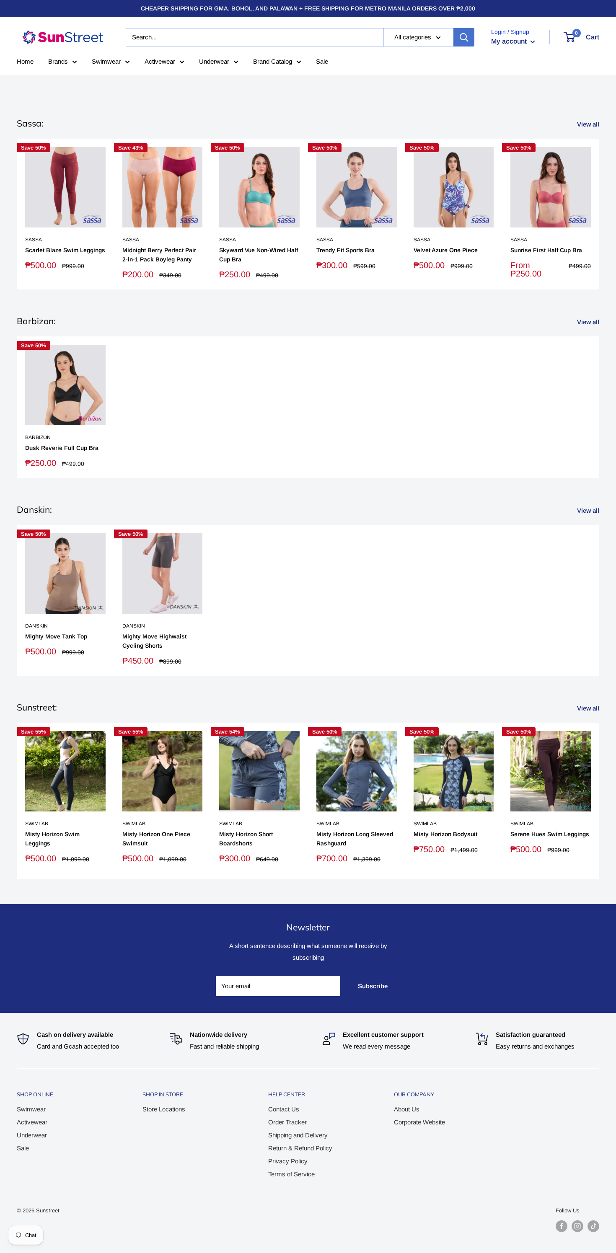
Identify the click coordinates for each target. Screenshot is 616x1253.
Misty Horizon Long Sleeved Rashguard (354, 839)
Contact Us (283, 1109)
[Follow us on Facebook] (561, 1226)
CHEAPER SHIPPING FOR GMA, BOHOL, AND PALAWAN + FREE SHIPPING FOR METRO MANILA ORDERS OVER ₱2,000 (308, 8)
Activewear (160, 61)
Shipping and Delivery (298, 1135)
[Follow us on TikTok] (593, 1226)
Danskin (36, 626)
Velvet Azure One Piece (446, 250)
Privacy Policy (288, 1161)
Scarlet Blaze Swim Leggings (65, 250)
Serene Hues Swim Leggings (549, 834)
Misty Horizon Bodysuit (445, 834)
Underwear (214, 61)
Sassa (33, 240)
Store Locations (163, 1109)
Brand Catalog (272, 61)
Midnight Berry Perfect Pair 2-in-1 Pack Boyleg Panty (159, 255)
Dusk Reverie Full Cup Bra (61, 447)
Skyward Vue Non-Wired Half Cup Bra (258, 255)
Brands (58, 61)
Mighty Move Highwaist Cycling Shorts (154, 641)
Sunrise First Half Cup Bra (546, 250)
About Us (406, 1109)
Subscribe (373, 985)
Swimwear (106, 61)
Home (25, 61)
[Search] (463, 37)
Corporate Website (419, 1122)
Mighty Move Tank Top (56, 636)
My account (509, 41)
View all (589, 124)
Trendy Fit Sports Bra (345, 250)
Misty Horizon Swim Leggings (52, 839)
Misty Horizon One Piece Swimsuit (156, 839)
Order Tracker (287, 1122)
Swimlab (36, 823)
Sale (322, 61)
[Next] (599, 214)
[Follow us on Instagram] (577, 1226)
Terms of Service (291, 1174)
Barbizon (38, 437)
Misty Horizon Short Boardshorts (246, 839)
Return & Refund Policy (300, 1148)
